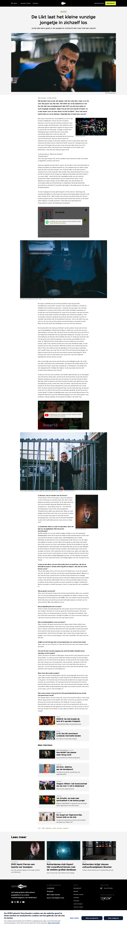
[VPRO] (106, 898)
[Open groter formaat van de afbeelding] (91, 127)
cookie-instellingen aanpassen (58, 223)
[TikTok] (21, 902)
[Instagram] (15, 902)
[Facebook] (18, 902)
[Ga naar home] (63, 3)
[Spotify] (12, 902)
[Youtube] (23, 902)
